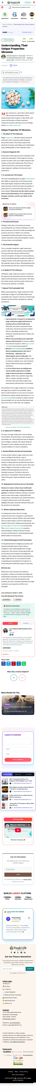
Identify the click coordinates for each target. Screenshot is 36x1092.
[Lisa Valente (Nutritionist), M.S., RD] (5, 630)
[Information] (21, 72)
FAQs (16, 1071)
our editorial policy (24, 81)
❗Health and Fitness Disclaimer (12, 995)
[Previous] (6, 7)
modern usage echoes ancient (13, 528)
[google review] (18, 1059)
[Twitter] (14, 953)
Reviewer (25, 623)
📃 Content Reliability (9, 992)
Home (4, 24)
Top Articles (29, 774)
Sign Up (30, 968)
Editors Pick (18, 774)
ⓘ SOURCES (6, 599)
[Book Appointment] (18, 310)
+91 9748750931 (14, 1022)
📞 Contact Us (7, 989)
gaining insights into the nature (11, 525)
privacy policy (27, 879)
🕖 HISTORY (17, 599)
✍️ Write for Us (7, 1003)
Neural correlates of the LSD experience (18, 427)
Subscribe (27, 2)
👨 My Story (6, 986)
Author (10, 623)
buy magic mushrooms (13, 125)
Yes (14, 677)
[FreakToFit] (13, 2)
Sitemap (10, 1071)
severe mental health (18, 348)
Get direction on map (9, 1019)
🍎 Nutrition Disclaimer (17, 606)
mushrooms (9, 137)
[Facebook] (11, 953)
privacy (15, 973)
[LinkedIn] (25, 953)
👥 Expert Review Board (10, 997)
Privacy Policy (24, 1071)
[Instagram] (18, 953)
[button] (34, 2)
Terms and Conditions (18, 1074)
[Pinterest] (21, 953)
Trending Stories (7, 774)
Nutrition (9, 24)
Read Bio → (6, 654)
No (22, 677)
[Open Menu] (2, 2)
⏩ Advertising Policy (9, 1000)
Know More (29, 643)
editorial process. (17, 644)
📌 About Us (6, 983)
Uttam (29, 1078)
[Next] (33, 7)
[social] (10, 635)
